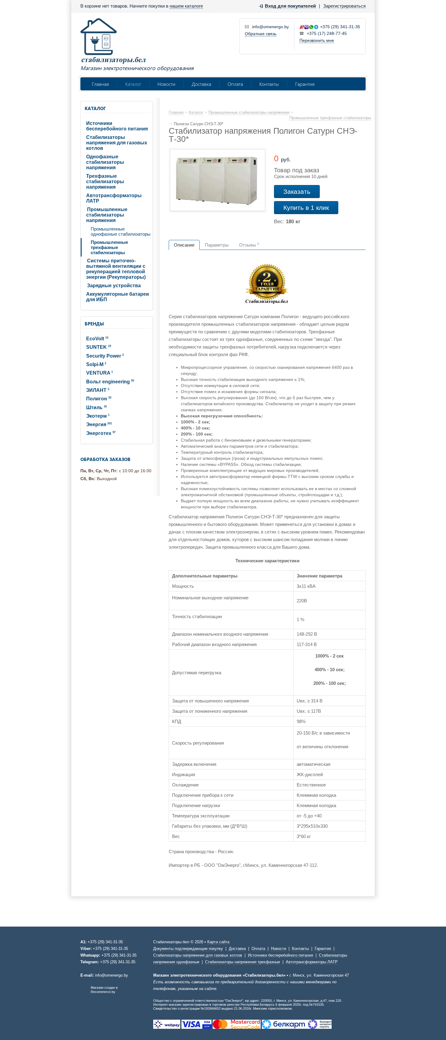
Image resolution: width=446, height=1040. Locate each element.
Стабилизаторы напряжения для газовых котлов (116, 143)
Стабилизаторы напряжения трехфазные (242, 962)
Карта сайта (218, 942)
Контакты (269, 84)
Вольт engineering (110, 381)
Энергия (99, 424)
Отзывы (249, 244)
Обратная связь (260, 33)
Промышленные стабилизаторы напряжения (106, 215)
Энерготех (101, 433)
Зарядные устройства (114, 285)
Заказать (296, 191)
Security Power (105, 355)
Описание (184, 244)
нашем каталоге (186, 5)
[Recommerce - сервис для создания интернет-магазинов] (84, 992)
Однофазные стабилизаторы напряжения (105, 162)
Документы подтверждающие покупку (188, 948)
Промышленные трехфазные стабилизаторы (109, 247)
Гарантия (305, 84)
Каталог (133, 84)
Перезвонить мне (316, 40)
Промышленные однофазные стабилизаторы (120, 231)
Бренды (94, 324)
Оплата (235, 84)
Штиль (96, 407)
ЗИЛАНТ (97, 390)
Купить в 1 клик (306, 207)
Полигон (98, 398)
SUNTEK (98, 347)
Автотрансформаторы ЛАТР (114, 198)
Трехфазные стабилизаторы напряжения (105, 181)
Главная (100, 84)
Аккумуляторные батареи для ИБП (117, 296)
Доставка (201, 84)
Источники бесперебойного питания (117, 126)
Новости (166, 84)
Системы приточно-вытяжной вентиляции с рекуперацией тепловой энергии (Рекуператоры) (116, 269)
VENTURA (99, 372)
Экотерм (98, 416)
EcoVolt (97, 338)
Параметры (217, 244)
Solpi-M (96, 364)
